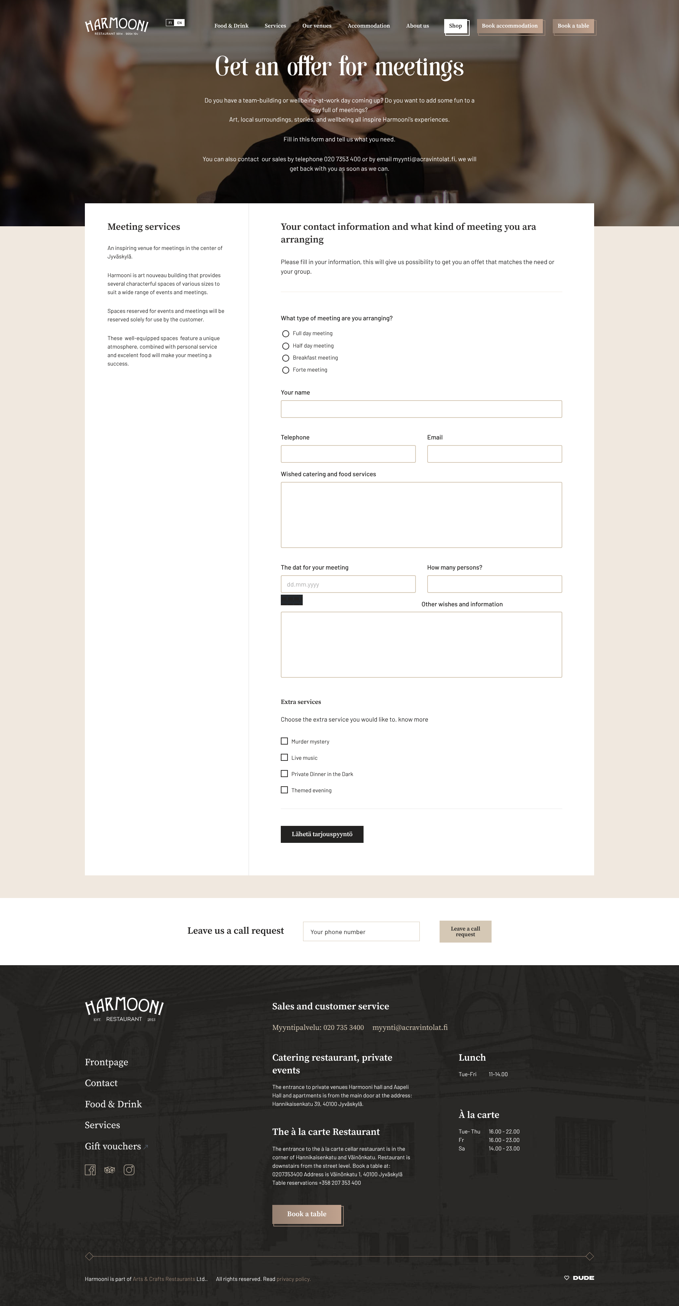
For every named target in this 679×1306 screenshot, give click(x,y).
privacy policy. (294, 1279)
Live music (304, 757)
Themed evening (311, 790)
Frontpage (106, 1063)
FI (170, 23)
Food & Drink (113, 1105)
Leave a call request (465, 931)
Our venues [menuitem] (316, 26)
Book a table (573, 26)
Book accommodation (510, 26)
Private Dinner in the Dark (322, 774)
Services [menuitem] (275, 26)
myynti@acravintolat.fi (410, 1028)
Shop (455, 26)
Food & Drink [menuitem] (231, 26)
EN (179, 23)
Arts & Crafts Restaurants (164, 1279)
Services (102, 1126)
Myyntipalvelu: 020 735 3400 (318, 1028)
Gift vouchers (113, 1147)
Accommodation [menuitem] (369, 26)
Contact (101, 1084)
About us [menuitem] (417, 26)
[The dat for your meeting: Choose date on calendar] (292, 600)
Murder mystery (310, 741)
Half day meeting (313, 345)
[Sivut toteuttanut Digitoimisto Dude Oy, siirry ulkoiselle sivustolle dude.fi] (579, 1279)
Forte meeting (310, 369)
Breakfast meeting (315, 357)
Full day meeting (313, 333)
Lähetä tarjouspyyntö (322, 834)
